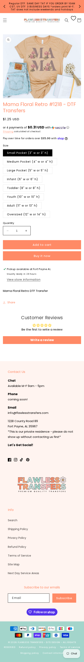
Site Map (14, 564)
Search (12, 520)
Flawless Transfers (30, 642)
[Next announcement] (79, 6)
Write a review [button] (42, 340)
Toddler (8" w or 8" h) (23, 188)
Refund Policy (17, 547)
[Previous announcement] (4, 6)
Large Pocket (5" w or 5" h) (27, 170)
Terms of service (70, 647)
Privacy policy (47, 647)
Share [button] (11, 302)
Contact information (55, 653)
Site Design (53, 642)
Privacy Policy (17, 538)
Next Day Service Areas (23, 573)
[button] (5, 20)
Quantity (8, 223)
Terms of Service (19, 556)
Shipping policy (29, 653)
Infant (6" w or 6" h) (22, 179)
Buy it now (42, 256)
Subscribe (64, 598)
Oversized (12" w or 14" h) (26, 214)
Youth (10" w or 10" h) (23, 197)
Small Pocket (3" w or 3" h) (27, 153)
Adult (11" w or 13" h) (22, 206)
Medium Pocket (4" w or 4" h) (30, 162)
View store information (23, 280)
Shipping (8, 131)
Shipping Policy (18, 529)
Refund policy (27, 647)
